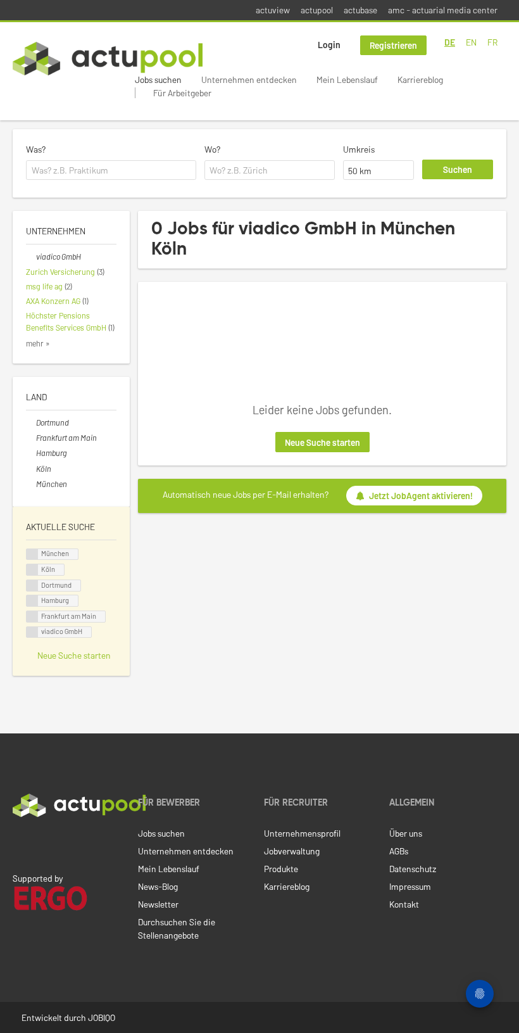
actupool (317, 9)
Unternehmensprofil (302, 833)
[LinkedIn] (20, 843)
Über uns (405, 833)
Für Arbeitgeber (182, 92)
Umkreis (359, 149)
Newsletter (158, 904)
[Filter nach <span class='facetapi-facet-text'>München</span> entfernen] (32, 554)
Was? (36, 149)
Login (329, 44)
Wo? (212, 149)
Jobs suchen (158, 79)
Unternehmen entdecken (249, 79)
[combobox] (111, 170)
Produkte (281, 868)
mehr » (38, 343)
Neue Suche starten (322, 442)
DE (449, 42)
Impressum (410, 886)
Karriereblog (420, 79)
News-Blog (158, 886)
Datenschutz (412, 868)
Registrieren (393, 45)
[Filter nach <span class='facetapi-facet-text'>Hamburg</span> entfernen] (32, 600)
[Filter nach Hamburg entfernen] (31, 453)
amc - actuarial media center (442, 9)
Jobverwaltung (292, 851)
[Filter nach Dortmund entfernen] (31, 422)
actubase (360, 9)
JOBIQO (101, 1017)
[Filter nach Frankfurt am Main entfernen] (31, 438)
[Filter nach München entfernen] (31, 484)
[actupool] (108, 58)
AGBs (398, 851)
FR (492, 42)
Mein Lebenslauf (347, 79)
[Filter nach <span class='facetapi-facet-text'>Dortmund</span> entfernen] (32, 585)
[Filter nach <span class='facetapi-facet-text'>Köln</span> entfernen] (32, 569)
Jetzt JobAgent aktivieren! (421, 495)
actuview (273, 9)
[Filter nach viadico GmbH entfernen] (31, 256)
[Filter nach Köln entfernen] (31, 469)
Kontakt (404, 904)
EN (471, 42)
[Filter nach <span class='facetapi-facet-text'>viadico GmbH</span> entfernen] (32, 632)
